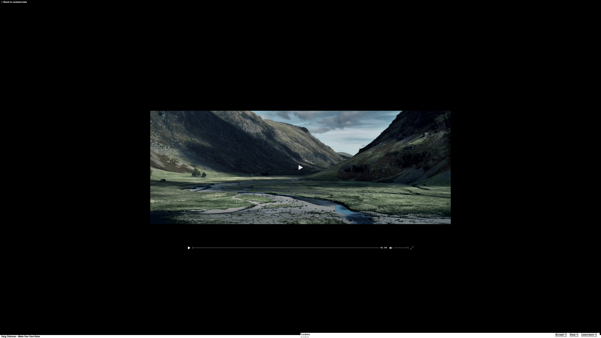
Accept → (561, 334)
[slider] (286, 247)
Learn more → (589, 334)
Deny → (574, 334)
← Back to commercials (14, 2)
